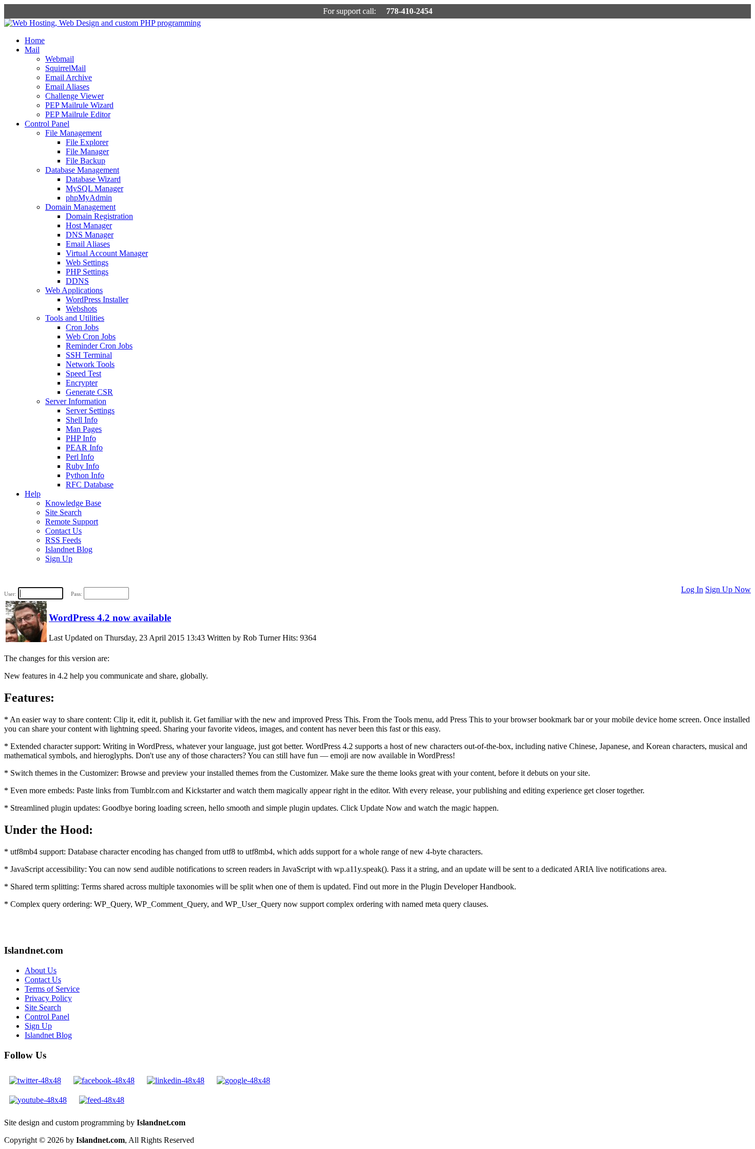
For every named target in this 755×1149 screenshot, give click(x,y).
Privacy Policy (48, 998)
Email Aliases (67, 86)
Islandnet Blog (68, 549)
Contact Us (63, 530)
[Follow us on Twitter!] (35, 1080)
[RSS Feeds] (101, 1100)
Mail (32, 49)
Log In (692, 589)
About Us (40, 970)
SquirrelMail (65, 68)
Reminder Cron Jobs (99, 345)
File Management (73, 133)
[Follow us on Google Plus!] (243, 1080)
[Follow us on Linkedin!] (176, 1080)
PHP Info (81, 438)
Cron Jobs (82, 327)
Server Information (75, 401)
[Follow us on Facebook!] (104, 1080)
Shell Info (82, 419)
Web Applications (74, 290)
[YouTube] (38, 1100)
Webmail (59, 58)
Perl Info (80, 456)
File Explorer (87, 142)
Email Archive (68, 77)
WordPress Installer (97, 299)
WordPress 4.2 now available (110, 617)
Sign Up (58, 558)
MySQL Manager (94, 188)
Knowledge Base (73, 503)
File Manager (87, 151)
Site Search (63, 512)
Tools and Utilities (74, 318)
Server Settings (90, 410)
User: (10, 594)
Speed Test (83, 373)
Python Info (85, 475)
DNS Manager (90, 234)
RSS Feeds (63, 540)
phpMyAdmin (89, 197)
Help (33, 493)
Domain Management (80, 207)
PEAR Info (84, 447)
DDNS (77, 281)
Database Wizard (93, 179)
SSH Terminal (89, 355)
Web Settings (87, 262)
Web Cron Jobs (91, 336)
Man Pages (84, 429)
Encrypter (82, 382)
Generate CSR (89, 392)
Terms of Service (52, 988)
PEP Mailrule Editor (77, 114)
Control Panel (47, 123)
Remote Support (71, 521)
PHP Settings (87, 271)
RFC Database (90, 484)
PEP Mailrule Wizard (79, 105)
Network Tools (90, 364)
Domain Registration (99, 216)
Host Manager (89, 225)
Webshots (81, 308)
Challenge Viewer (74, 96)
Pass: (76, 594)
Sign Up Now (728, 589)
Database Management (82, 170)
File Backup (85, 160)
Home (35, 40)
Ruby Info (82, 466)
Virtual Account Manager (107, 253)
